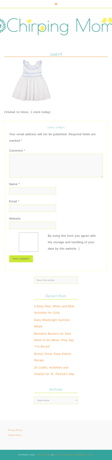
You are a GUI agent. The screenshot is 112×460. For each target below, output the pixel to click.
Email (14, 201)
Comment (17, 150)
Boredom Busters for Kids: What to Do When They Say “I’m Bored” (54, 340)
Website (15, 218)
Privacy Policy (15, 430)
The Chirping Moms (56, 25)
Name (14, 184)
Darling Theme (43, 455)
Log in (91, 455)
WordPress (80, 455)
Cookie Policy (15, 435)
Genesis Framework (63, 455)
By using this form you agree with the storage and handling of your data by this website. (72, 242)
